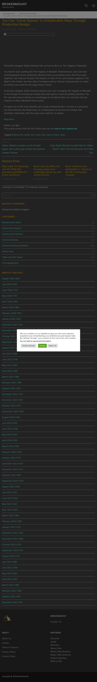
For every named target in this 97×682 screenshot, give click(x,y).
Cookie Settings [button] (28, 346)
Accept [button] (42, 346)
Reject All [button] (52, 346)
